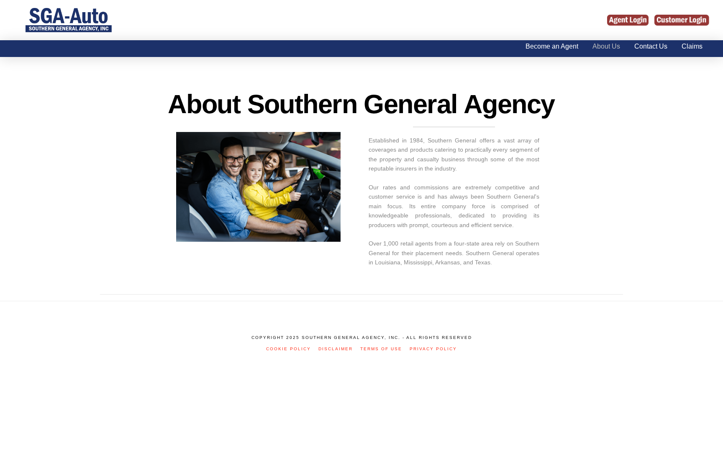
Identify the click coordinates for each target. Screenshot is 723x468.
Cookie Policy (288, 348)
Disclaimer (335, 348)
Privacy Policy (433, 348)
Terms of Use (381, 348)
